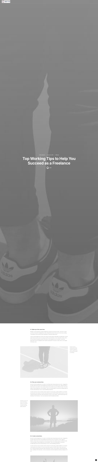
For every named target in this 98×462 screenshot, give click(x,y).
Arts (40, 154)
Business (43, 154)
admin (50, 167)
